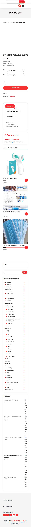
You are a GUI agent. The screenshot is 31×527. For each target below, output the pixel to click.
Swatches (9, 284)
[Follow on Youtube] (14, 515)
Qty (4, 69)
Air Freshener (8, 286)
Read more (26, 180)
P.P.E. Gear (9, 22)
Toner (9, 354)
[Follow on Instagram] (10, 515)
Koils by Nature (11, 316)
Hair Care (9, 305)
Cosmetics (7, 328)
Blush (9, 332)
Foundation (10, 344)
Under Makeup (11, 356)
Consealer (10, 337)
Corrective (9, 377)
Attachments (10, 293)
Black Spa (10, 309)
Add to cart (15, 88)
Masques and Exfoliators (12, 382)
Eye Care (9, 380)
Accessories (8, 282)
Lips (9, 346)
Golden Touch (11, 311)
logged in (13, 142)
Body (8, 372)
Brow (9, 334)
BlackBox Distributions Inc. (16, 522)
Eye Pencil (10, 339)
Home (4, 22)
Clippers (9, 300)
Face (8, 330)
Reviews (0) (10, 116)
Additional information (12, 111)
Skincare (7, 366)
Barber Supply (8, 289)
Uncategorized (9, 389)
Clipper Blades (10, 298)
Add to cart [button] (26, 213)
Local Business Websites (18, 520)
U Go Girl (10, 323)
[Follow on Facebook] (4, 515)
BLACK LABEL (10, 370)
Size (4, 74)
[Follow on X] (7, 515)
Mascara (10, 349)
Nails (8, 358)
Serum (8, 385)
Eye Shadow (11, 341)
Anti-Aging (9, 367)
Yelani (9, 325)
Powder (10, 351)
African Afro (11, 307)
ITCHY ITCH (11, 314)
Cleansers (9, 375)
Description (10, 106)
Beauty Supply (9, 303)
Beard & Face (10, 296)
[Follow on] (17, 515)
